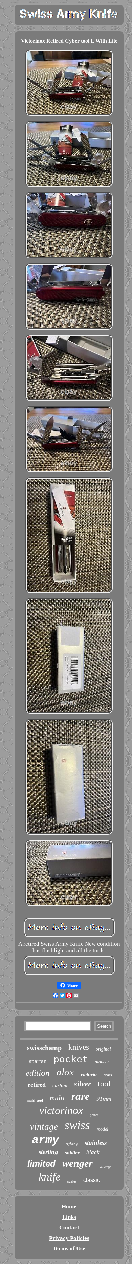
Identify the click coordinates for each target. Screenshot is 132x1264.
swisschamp (44, 1048)
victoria (89, 1074)
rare (80, 1096)
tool (104, 1083)
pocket (70, 1059)
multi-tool (35, 1100)
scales (71, 1181)
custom (59, 1085)
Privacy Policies (69, 1238)
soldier (72, 1152)
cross (108, 1075)
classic (91, 1180)
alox (65, 1071)
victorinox (61, 1110)
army (45, 1140)
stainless (96, 1142)
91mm (103, 1098)
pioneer (102, 1061)
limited (41, 1163)
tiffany (72, 1143)
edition (38, 1072)
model (102, 1129)
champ (105, 1166)
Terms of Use (69, 1248)
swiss (77, 1125)
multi (57, 1098)
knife (50, 1177)
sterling (48, 1151)
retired (37, 1084)
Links (69, 1217)
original (103, 1049)
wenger (77, 1163)
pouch (94, 1115)
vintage (44, 1126)
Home (69, 1206)
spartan (38, 1061)
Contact (69, 1227)
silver (82, 1084)
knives (78, 1047)
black (93, 1152)
